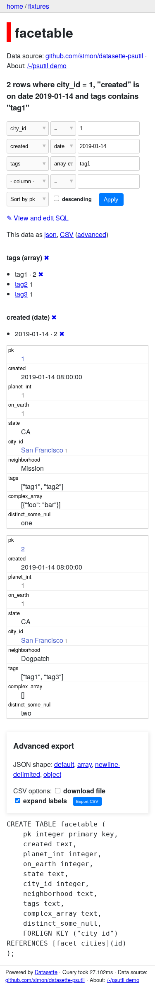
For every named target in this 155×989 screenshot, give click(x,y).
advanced (91, 234)
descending (76, 199)
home (15, 6)
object (52, 774)
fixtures (38, 6)
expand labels (44, 800)
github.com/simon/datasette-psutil (94, 55)
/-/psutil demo (47, 65)
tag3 (21, 294)
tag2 (21, 284)
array (84, 764)
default (64, 764)
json (50, 234)
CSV (67, 234)
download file (83, 790)
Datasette (46, 972)
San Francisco (42, 450)
